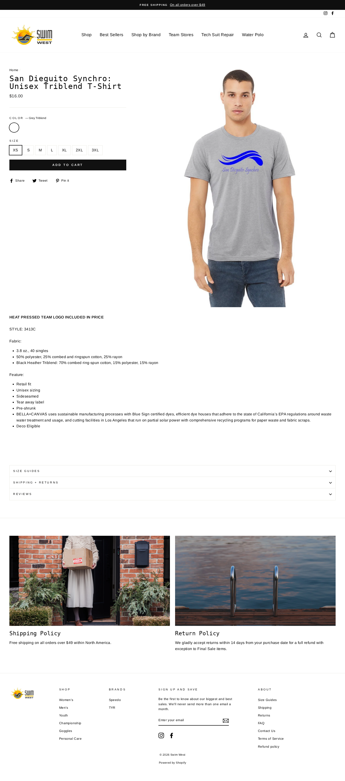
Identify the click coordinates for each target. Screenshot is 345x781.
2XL (79, 150)
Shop (86, 34)
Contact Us (266, 731)
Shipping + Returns (36, 482)
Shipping (265, 707)
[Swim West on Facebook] (171, 735)
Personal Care (70, 738)
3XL (95, 150)
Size (14, 140)
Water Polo (253, 34)
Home (14, 70)
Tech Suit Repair (217, 34)
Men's (63, 707)
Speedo (115, 700)
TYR (112, 707)
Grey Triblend (14, 127)
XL (64, 150)
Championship (70, 723)
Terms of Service (271, 738)
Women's (66, 700)
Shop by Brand (146, 34)
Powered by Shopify (172, 762)
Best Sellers (111, 34)
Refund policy (268, 746)
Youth (63, 715)
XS (15, 150)
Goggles (65, 731)
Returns (264, 715)
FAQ (261, 723)
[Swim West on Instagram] (161, 735)
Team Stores (181, 34)
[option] (172, 5)
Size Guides (26, 471)
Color (27, 118)
